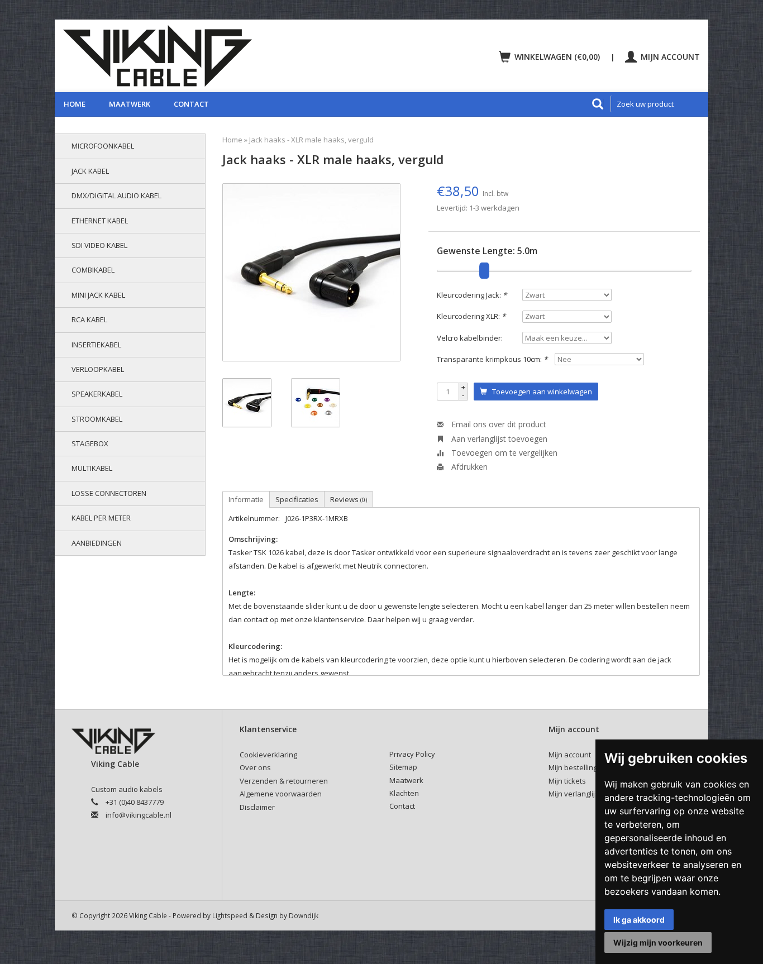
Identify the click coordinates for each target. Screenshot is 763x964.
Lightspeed (229, 915)
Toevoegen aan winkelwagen (539, 391)
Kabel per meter (101, 518)
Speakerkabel (96, 394)
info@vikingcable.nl (138, 815)
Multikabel (91, 468)
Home (74, 104)
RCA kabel (89, 319)
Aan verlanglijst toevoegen (498, 438)
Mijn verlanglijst (575, 794)
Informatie (246, 499)
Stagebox (89, 443)
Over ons (255, 767)
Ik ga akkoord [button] (639, 919)
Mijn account (669, 56)
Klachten (404, 793)
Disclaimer (257, 807)
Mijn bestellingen (577, 767)
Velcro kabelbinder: (470, 338)
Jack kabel (90, 171)
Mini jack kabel (98, 295)
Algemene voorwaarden (281, 794)
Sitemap (403, 767)
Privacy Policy (412, 754)
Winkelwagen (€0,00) (557, 56)
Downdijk (303, 915)
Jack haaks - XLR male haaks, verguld (311, 140)
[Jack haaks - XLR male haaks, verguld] (311, 272)
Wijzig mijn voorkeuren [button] (658, 942)
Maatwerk (129, 104)
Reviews (348, 499)
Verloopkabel (97, 369)
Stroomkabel (96, 419)
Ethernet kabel (99, 221)
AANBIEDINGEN (96, 543)
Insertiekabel (96, 345)
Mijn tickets (567, 781)
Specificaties (296, 499)
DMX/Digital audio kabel (116, 195)
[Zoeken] (597, 103)
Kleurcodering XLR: (471, 316)
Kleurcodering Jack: (472, 295)
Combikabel (93, 270)
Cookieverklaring (268, 755)
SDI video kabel (99, 245)
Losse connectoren (108, 493)
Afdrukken (468, 466)
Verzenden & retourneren (284, 781)
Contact (191, 104)
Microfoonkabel (102, 146)
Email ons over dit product (497, 424)
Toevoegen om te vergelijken (503, 452)
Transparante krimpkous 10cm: (492, 359)
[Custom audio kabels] (217, 56)
